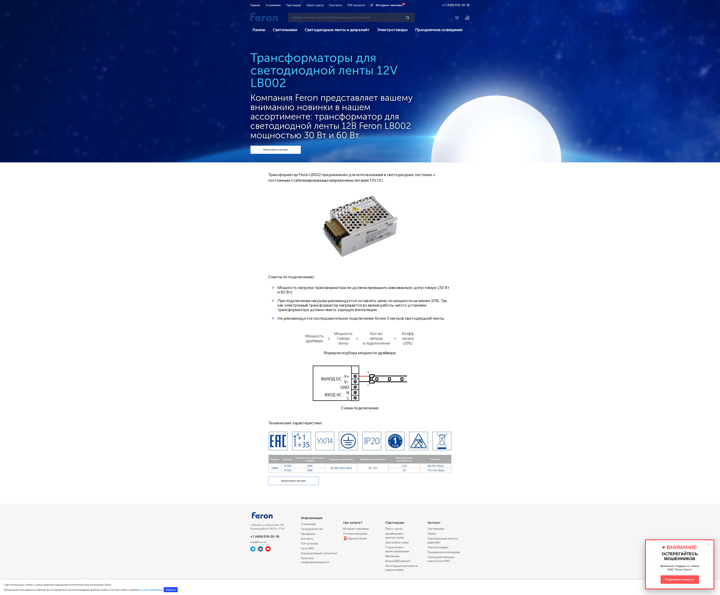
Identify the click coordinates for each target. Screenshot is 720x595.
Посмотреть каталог (275, 149)
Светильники (285, 29)
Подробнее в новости (679, 579)
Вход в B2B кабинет (398, 561)
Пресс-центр (315, 5)
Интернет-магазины (356, 528)
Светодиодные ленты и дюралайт (337, 29)
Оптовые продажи (355, 533)
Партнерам (293, 5)
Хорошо (171, 589)
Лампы (258, 29)
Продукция (308, 534)
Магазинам (392, 556)
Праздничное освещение (438, 29)
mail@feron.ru (258, 542)
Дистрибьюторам (397, 542)
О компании (273, 5)
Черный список (357, 538)
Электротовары (392, 29)
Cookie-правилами (151, 589)
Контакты (335, 5)
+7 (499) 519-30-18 (456, 5)
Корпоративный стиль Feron (319, 553)
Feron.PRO (307, 548)
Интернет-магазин (389, 5)
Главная (255, 5)
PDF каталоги (356, 5)
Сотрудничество (312, 529)
